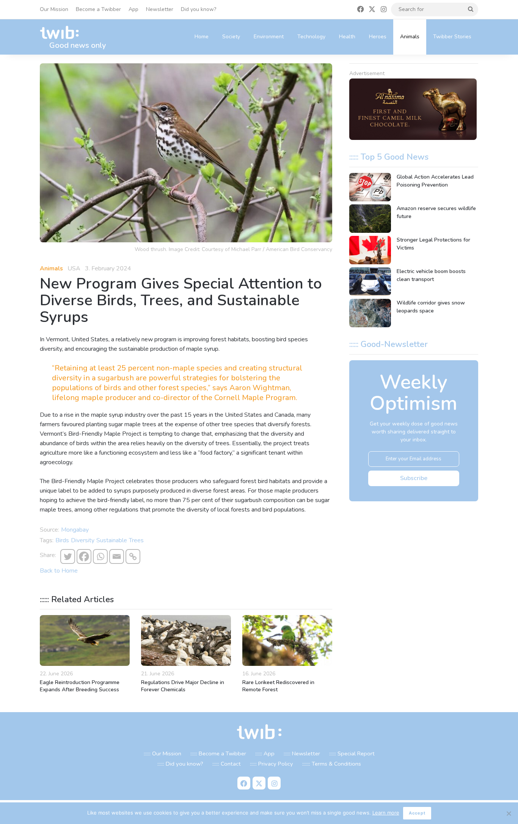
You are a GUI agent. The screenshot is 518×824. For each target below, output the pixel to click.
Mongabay (75, 530)
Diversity (82, 540)
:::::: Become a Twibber (218, 753)
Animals (409, 36)
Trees (136, 540)
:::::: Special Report (352, 753)
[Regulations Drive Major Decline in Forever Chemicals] (186, 640)
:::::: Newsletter (302, 753)
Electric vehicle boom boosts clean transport (431, 275)
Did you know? (198, 9)
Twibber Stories (452, 36)
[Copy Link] (133, 556)
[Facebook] (84, 556)
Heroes (377, 36)
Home (202, 36)
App (133, 9)
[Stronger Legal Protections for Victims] (370, 250)
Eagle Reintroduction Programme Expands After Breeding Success (79, 686)
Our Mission (54, 9)
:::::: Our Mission (162, 753)
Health (347, 36)
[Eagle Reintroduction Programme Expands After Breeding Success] (85, 640)
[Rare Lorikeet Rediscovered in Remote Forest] (287, 640)
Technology (311, 36)
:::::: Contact (226, 763)
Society (231, 36)
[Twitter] (67, 556)
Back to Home (59, 571)
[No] (508, 813)
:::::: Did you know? (180, 763)
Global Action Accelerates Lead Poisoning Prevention (435, 180)
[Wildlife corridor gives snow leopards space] (370, 313)
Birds (62, 540)
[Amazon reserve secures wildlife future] (370, 218)
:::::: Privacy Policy (271, 763)
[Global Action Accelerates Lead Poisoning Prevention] (370, 187)
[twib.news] (62, 33)
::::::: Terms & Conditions (331, 763)
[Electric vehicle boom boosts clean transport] (370, 281)
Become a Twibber (98, 9)
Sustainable (111, 540)
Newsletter (159, 9)
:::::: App (265, 753)
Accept (417, 813)
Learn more (385, 813)
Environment (269, 36)
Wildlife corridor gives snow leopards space (431, 306)
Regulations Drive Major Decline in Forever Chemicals (182, 686)
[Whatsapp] (100, 556)
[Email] (116, 556)
